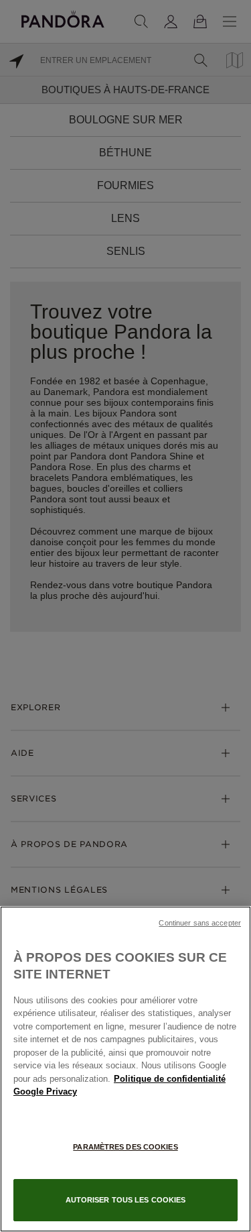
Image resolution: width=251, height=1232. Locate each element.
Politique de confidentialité (170, 1079)
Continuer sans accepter (200, 923)
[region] (125, 1069)
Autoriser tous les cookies (126, 1200)
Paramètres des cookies (125, 1147)
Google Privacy (45, 1091)
